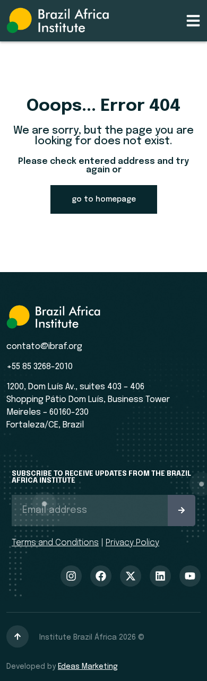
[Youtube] (190, 576)
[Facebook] (100, 576)
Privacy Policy (132, 542)
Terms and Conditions (55, 542)
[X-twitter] (130, 576)
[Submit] (181, 510)
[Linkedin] (160, 576)
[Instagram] (71, 576)
